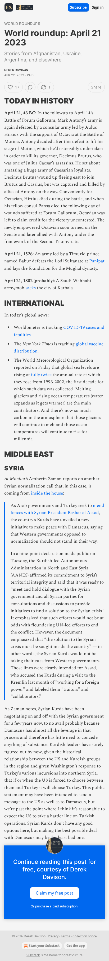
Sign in (98, 7)
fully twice (41, 374)
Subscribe (78, 7)
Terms (65, 936)
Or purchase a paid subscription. (54, 906)
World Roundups (22, 23)
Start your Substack (44, 945)
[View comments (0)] (30, 87)
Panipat (97, 261)
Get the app (75, 945)
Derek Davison (16, 70)
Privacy (53, 936)
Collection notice (84, 936)
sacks (30, 287)
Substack (33, 955)
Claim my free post (54, 893)
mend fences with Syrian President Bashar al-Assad (57, 509)
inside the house (47, 493)
